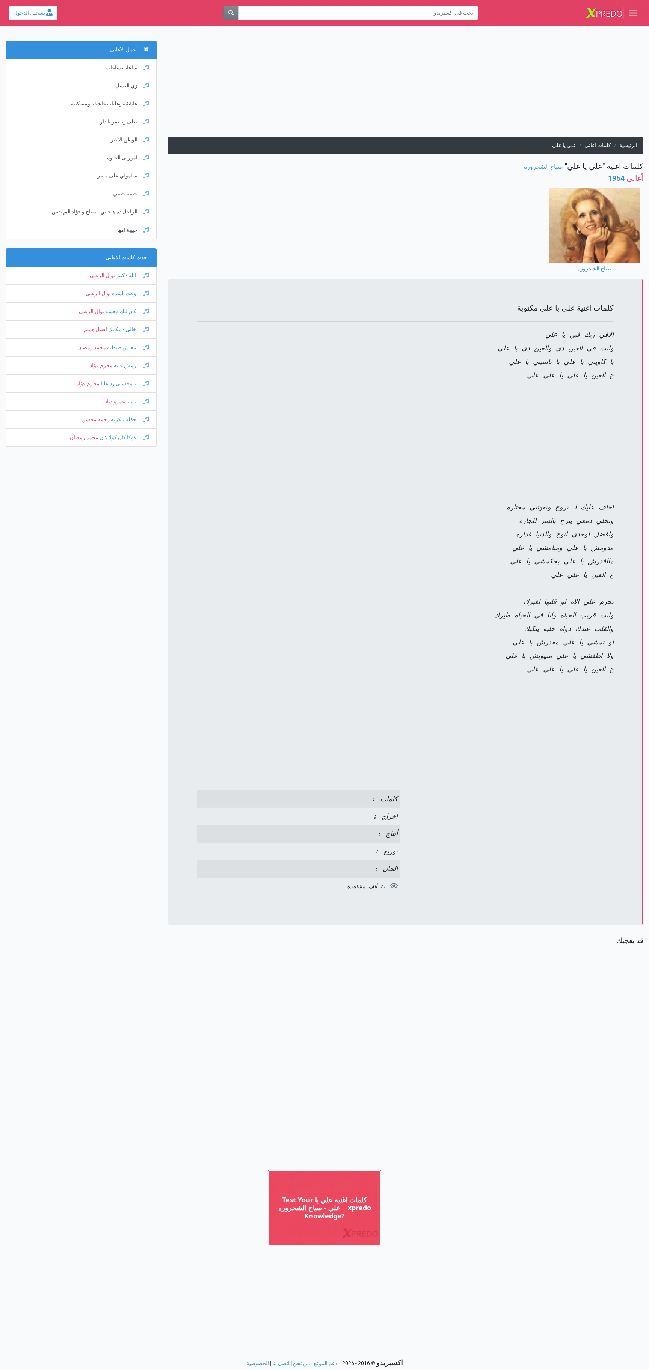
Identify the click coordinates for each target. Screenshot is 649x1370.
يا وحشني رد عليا (118, 383)
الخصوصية (257, 1363)
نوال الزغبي (102, 275)
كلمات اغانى (597, 145)
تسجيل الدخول (30, 13)
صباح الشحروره (543, 166)
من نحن (301, 1363)
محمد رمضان (91, 347)
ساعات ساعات (121, 68)
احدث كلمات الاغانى (127, 257)
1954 (625, 178)
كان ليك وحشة (120, 311)
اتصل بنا (281, 1363)
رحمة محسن (96, 419)
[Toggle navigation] (633, 13)
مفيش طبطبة (121, 347)
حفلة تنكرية (123, 419)
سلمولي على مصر (117, 176)
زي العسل (126, 86)
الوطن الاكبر (124, 140)
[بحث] (230, 13)
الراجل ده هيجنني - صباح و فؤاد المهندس (94, 212)
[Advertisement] (418, 84)
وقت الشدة (124, 293)
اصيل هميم (95, 329)
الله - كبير (126, 275)
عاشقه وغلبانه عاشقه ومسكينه (104, 104)
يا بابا (131, 401)
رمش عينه (125, 365)
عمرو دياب (113, 401)
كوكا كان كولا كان (117, 437)
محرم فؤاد (101, 365)
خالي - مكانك (122, 329)
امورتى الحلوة (122, 158)
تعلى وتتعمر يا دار (118, 122)
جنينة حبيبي (125, 194)
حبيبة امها (127, 230)
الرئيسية (628, 145)
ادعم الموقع (326, 1363)
